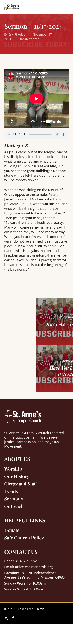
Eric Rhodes (16, 34)
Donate (11, 530)
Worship (13, 469)
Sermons (13, 499)
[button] (68, 7)
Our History (16, 476)
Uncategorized (29, 39)
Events (11, 491)
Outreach (14, 506)
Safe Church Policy (24, 538)
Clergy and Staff (20, 484)
